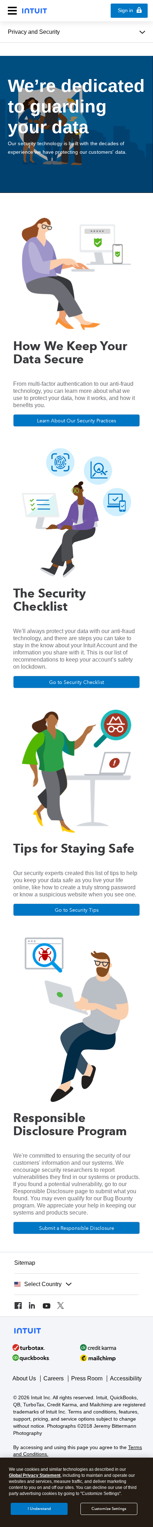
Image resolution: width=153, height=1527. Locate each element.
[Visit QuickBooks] (44, 1357)
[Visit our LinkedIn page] (32, 1305)
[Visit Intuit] (44, 1347)
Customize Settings (108, 1508)
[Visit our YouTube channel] (46, 1305)
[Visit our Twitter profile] (60, 1305)
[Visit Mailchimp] (112, 1357)
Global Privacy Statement (34, 1475)
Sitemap (24, 1263)
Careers (53, 1378)
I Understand (39, 1508)
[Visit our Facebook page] (17, 1305)
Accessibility (126, 1378)
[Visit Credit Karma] (112, 1347)
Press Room (86, 1378)
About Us (24, 1378)
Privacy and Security (34, 32)
